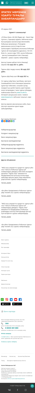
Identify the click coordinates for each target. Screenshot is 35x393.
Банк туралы (5, 240)
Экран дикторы (5, 274)
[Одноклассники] (4, 121)
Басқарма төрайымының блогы (16, 360)
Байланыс (4, 280)
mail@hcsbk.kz (5, 336)
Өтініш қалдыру (6, 333)
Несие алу (12, 356)
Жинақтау (4, 356)
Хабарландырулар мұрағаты (12, 144)
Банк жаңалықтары (9, 137)
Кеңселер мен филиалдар (9, 288)
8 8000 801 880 (11, 328)
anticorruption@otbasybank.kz (16, 378)
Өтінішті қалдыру (16, 3)
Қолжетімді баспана (24, 356)
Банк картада (9, 311)
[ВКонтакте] (2, 121)
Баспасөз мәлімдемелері (11, 141)
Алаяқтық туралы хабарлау (9, 341)
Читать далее (6, 183)
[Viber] (9, 121)
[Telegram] (14, 121)
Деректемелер (5, 284)
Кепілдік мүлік (5, 270)
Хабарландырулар (8, 130)
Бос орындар (5, 247)
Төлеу (3, 360)
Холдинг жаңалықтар (9, 133)
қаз (26, 3)
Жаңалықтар (5, 243)
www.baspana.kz (7, 97)
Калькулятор (5, 257)
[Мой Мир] (7, 121)
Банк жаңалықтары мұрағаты (13, 148)
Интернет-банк (5, 253)
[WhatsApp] (11, 121)
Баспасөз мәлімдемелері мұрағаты (15, 152)
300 (7, 323)
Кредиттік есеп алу (7, 261)
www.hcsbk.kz (22, 92)
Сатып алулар (5, 267)
